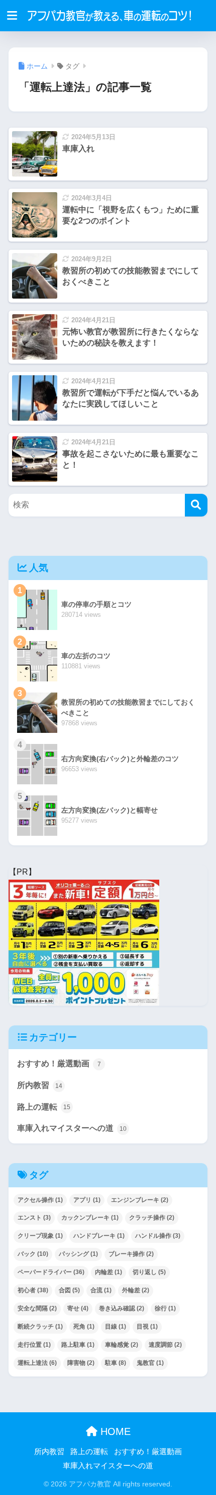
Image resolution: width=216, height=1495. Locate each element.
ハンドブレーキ (99, 1235)
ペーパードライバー (51, 1272)
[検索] (196, 505)
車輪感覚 (121, 1344)
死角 (83, 1326)
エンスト (34, 1217)
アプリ (86, 1199)
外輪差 (135, 1290)
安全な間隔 (37, 1308)
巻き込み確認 (121, 1308)
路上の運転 (43, 1107)
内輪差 (108, 1272)
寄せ (77, 1308)
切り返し (149, 1272)
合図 (69, 1290)
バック (33, 1253)
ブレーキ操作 (131, 1253)
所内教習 (39, 1085)
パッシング (78, 1253)
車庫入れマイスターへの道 (72, 1128)
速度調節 (165, 1344)
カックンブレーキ (90, 1217)
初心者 (33, 1290)
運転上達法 (37, 1362)
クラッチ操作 (151, 1217)
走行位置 (34, 1344)
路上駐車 (77, 1344)
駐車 (115, 1362)
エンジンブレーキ (139, 1199)
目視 (147, 1326)
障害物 (80, 1362)
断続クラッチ (40, 1326)
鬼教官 (150, 1362)
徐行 (165, 1308)
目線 (115, 1326)
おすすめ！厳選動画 (59, 1063)
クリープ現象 (40, 1235)
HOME (114, 1431)
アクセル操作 (40, 1199)
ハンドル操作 (157, 1235)
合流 (101, 1290)
